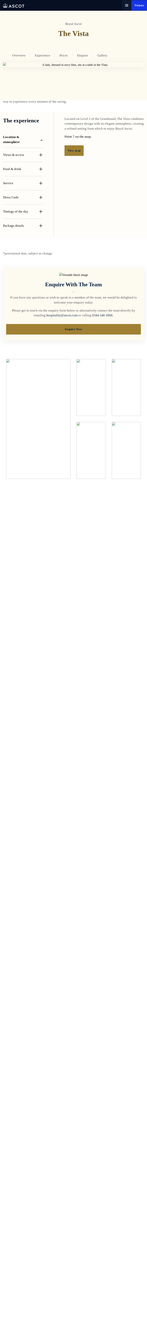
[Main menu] (126, 5)
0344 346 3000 (102, 315)
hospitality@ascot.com (62, 315)
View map (74, 150)
